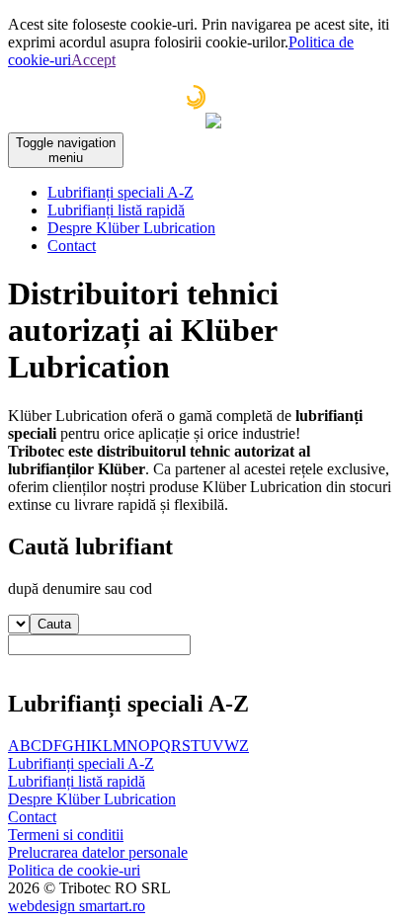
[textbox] (99, 644)
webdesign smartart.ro (76, 905)
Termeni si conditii (65, 834)
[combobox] (203, 652)
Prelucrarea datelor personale (98, 852)
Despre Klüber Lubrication (131, 227)
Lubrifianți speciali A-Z (120, 192)
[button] (54, 624)
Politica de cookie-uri (74, 870)
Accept (93, 59)
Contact (71, 245)
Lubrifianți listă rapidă (116, 210)
